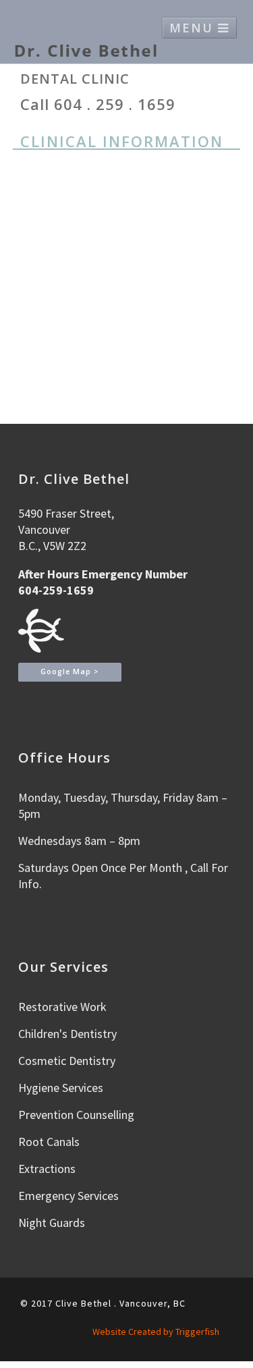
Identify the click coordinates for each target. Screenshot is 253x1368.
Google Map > (69, 671)
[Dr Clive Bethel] (86, 51)
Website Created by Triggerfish (155, 1331)
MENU (193, 28)
